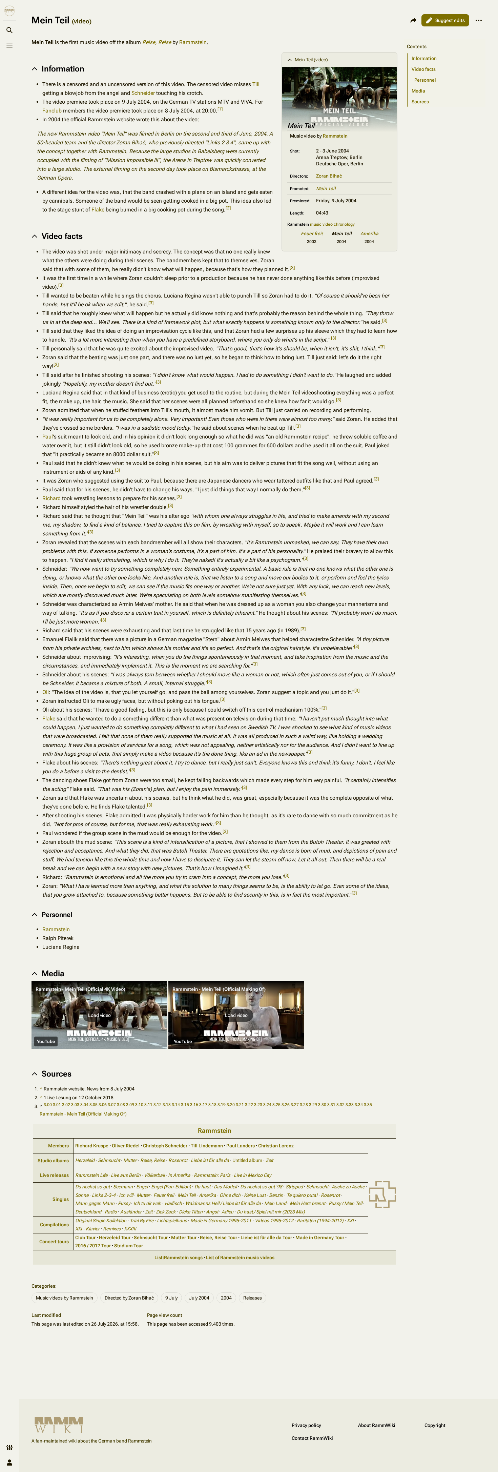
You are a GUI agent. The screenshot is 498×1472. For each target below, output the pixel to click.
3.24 (267, 1104)
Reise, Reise (156, 42)
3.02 (66, 1104)
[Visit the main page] (9, 11)
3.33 (350, 1104)
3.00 (48, 1104)
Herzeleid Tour (114, 1237)
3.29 (313, 1104)
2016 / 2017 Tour (93, 1245)
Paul (47, 436)
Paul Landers (240, 1145)
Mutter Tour (183, 1237)
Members (58, 1145)
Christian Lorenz (276, 1145)
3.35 (368, 1104)
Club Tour (85, 1237)
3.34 (359, 1104)
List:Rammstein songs (178, 1257)
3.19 (221, 1104)
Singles (61, 1199)
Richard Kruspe (91, 1145)
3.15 (185, 1104)
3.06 (103, 1104)
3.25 (276, 1104)
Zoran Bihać (329, 176)
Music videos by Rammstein (64, 1298)
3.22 (249, 1104)
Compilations (54, 1224)
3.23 (258, 1104)
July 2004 (199, 1298)
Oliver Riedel (126, 1145)
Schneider (143, 93)
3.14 (176, 1104)
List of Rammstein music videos (240, 1257)
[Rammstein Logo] (382, 1194)
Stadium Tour (128, 1245)
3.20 (231, 1104)
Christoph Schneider (165, 1145)
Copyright (434, 1425)
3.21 (240, 1104)
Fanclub (52, 110)
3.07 (112, 1104)
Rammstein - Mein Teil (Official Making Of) (83, 1114)
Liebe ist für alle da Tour (266, 1237)
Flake (97, 209)
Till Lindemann (207, 1145)
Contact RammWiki (312, 1438)
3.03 (75, 1104)
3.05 (93, 1104)
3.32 (340, 1104)
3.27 (295, 1104)
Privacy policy (306, 1425)
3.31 (331, 1104)
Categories (43, 1286)
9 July (171, 1298)
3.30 (322, 1104)
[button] (99, 1015)
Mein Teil (326, 188)
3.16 (194, 1104)
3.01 (57, 1104)
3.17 (203, 1104)
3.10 (139, 1104)
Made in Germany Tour (319, 1237)
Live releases (54, 1175)
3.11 (148, 1104)
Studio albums (53, 1160)
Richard (51, 498)
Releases (252, 1298)
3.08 (121, 1104)
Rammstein (193, 42)
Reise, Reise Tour (218, 1237)
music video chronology (332, 224)
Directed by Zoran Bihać (129, 1298)
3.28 (304, 1104)
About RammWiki (376, 1425)
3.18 (212, 1104)
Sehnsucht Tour (151, 1237)
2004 (226, 1298)
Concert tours (54, 1241)
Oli (45, 692)
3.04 (84, 1104)
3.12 (157, 1104)
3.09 (130, 1104)
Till (256, 84)
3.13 (167, 1104)
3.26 (286, 1104)
